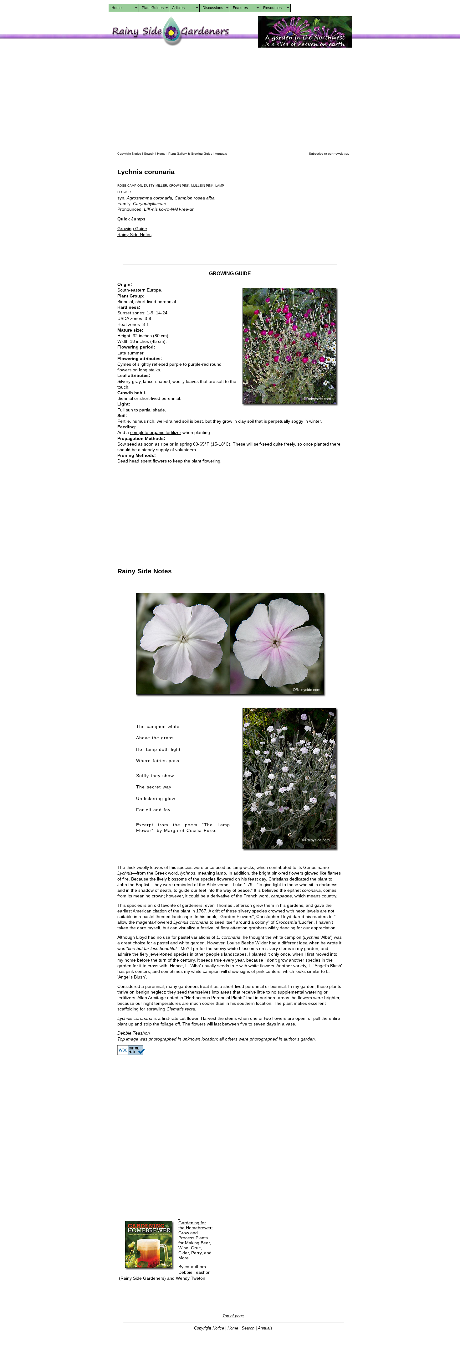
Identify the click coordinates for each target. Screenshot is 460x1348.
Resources (272, 8)
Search (149, 153)
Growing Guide (132, 228)
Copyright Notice (129, 153)
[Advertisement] (233, 103)
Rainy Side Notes (134, 234)
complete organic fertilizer (155, 432)
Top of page (233, 1316)
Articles (178, 8)
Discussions (212, 8)
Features (240, 8)
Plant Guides (153, 8)
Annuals (221, 153)
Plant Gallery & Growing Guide (190, 153)
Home (116, 8)
